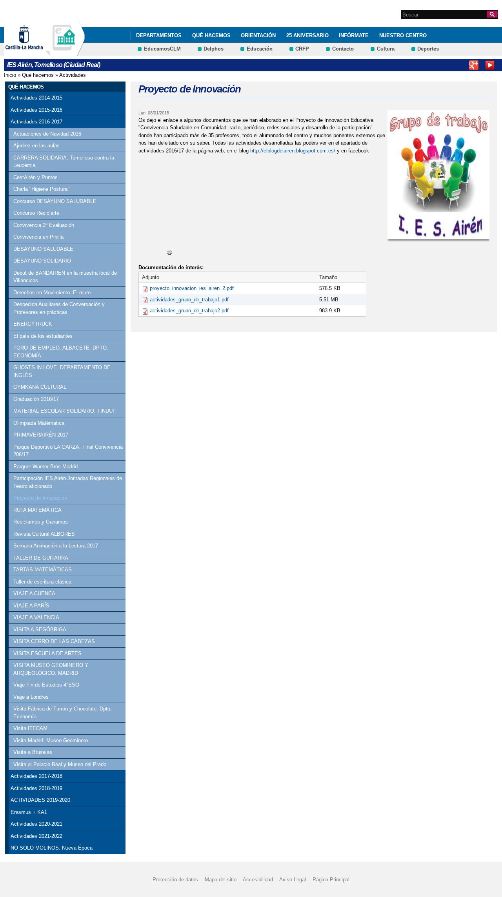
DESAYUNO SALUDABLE (43, 249)
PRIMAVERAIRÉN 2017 (40, 435)
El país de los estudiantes (43, 336)
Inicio (10, 75)
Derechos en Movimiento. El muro (52, 292)
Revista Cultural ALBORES (44, 534)
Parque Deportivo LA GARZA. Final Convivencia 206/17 (68, 451)
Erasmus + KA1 (29, 812)
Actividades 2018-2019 (36, 788)
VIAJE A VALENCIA (36, 617)
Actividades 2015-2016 (36, 110)
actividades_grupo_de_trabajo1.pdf (189, 300)
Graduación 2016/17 (36, 399)
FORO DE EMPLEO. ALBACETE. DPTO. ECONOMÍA (60, 352)
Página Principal (331, 880)
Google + (473, 65)
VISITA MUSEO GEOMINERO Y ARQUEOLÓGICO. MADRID (50, 669)
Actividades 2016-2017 (36, 122)
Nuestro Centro (403, 35)
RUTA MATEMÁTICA (37, 510)
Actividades (72, 75)
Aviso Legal (292, 880)
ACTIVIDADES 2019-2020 (40, 800)
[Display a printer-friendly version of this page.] (169, 252)
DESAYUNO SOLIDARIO (42, 261)
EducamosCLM (162, 49)
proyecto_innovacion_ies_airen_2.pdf (192, 288)
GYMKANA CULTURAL (39, 387)
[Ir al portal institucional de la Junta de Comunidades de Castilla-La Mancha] (34, 52)
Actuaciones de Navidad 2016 (47, 134)
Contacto (343, 49)
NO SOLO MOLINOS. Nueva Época (52, 848)
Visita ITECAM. (31, 728)
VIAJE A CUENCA (34, 593)
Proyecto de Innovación (40, 498)
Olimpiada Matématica (38, 423)
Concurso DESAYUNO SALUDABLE (54, 201)
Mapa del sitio (220, 880)
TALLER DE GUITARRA (40, 558)
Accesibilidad (258, 880)
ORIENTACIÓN (258, 35)
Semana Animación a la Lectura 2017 (55, 546)
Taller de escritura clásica (42, 582)
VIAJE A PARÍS (31, 606)
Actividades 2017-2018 (36, 776)
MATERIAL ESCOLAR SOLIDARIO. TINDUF (64, 411)
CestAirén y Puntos (35, 177)
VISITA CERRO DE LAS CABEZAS (54, 641)
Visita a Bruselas (32, 752)
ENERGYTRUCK (32, 324)
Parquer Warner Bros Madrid (45, 466)
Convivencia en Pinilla (38, 237)
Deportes (428, 49)
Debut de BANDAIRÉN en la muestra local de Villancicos (65, 277)
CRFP (302, 49)
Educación (260, 49)
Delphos (214, 49)
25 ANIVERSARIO (307, 35)
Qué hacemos (211, 35)
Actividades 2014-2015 (36, 98)
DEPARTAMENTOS (159, 35)
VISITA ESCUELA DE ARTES (47, 653)
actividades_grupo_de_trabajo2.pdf (189, 310)
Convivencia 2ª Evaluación (43, 225)
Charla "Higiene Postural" (42, 189)
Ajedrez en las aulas (36, 146)
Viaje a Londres (31, 697)
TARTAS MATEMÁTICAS (42, 570)
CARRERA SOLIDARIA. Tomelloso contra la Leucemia (63, 162)
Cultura (386, 49)
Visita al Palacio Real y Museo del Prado (59, 764)
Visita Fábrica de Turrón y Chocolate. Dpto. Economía (62, 712)
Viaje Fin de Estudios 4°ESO (46, 685)
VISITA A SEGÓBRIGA (39, 629)
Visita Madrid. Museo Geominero (50, 740)
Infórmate (354, 35)
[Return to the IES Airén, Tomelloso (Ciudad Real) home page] (65, 52)
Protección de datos (175, 880)
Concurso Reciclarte (36, 213)
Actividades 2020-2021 (36, 824)
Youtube (490, 65)
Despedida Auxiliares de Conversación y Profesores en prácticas (59, 308)
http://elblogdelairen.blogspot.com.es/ (292, 151)
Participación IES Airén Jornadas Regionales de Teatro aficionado (67, 482)
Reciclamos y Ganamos (40, 522)
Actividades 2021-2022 (36, 836)
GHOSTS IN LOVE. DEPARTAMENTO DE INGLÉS (62, 371)
